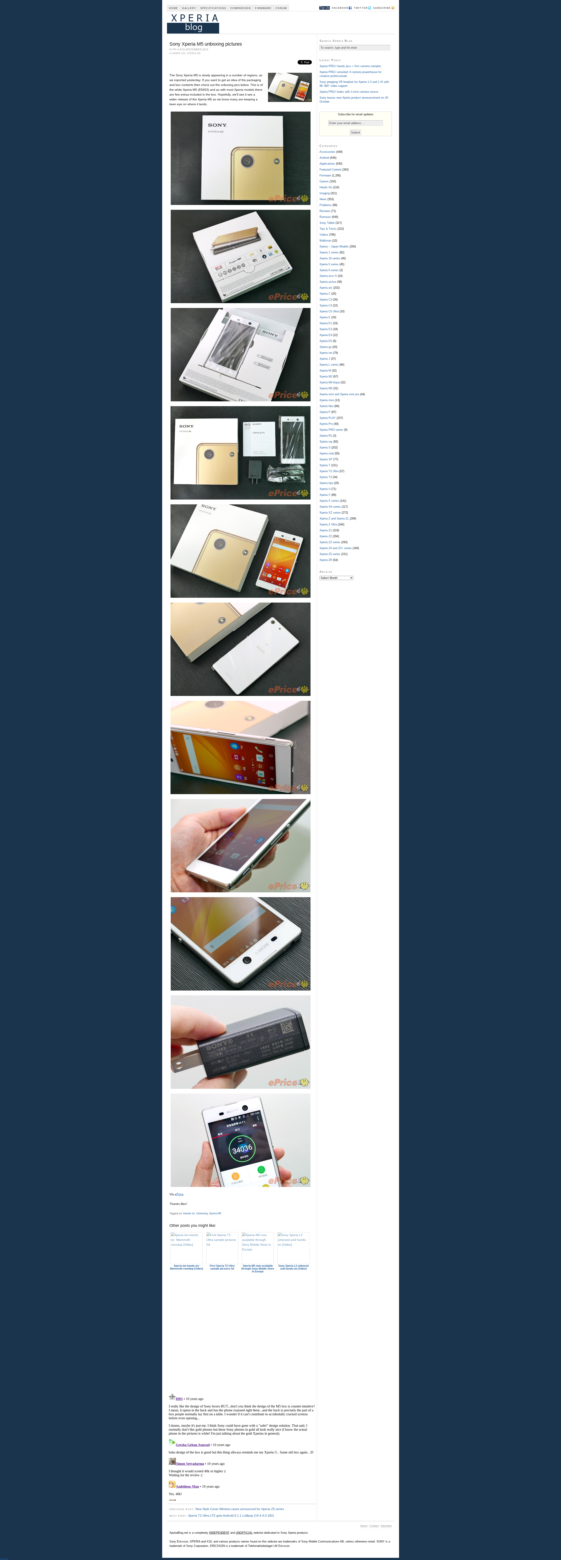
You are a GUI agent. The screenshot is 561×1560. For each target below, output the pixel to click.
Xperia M (325, 370)
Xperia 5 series (329, 264)
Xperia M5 (194, 53)
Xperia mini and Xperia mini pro (339, 394)
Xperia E (325, 317)
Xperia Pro (326, 423)
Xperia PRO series (331, 429)
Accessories (327, 151)
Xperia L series (329, 364)
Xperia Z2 (326, 536)
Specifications (213, 8)
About (363, 1526)
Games (324, 181)
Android (324, 157)
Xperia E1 (326, 323)
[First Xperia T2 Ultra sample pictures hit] (222, 1248)
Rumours (325, 217)
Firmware (263, 8)
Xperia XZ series (330, 512)
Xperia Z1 (326, 530)
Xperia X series (329, 500)
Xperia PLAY (328, 418)
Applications (327, 163)
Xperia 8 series (329, 270)
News (323, 199)
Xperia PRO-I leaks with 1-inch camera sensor (349, 91)
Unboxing (202, 1213)
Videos (324, 234)
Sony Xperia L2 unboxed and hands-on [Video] (293, 1267)
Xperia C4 (326, 305)
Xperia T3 (326, 477)
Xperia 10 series (330, 258)
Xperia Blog (274, 22)
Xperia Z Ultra (328, 524)
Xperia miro (327, 400)
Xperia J (325, 358)
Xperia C (325, 293)
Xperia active (328, 281)
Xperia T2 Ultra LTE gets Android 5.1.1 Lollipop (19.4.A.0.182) (231, 1515)
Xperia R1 (326, 435)
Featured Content (330, 169)
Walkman (325, 240)
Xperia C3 (326, 299)
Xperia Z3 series (330, 542)
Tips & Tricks (328, 228)
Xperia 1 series (329, 252)
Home (173, 8)
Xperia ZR (326, 560)
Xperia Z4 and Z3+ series (336, 548)
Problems (326, 205)
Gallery (189, 8)
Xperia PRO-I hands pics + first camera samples (350, 66)
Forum (281, 8)
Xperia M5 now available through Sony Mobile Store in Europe (257, 1268)
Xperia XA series (330, 506)
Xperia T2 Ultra (329, 471)
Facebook (340, 8)
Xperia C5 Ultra (329, 311)
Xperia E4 (326, 335)
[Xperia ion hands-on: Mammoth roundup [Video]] (186, 1248)
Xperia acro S (328, 275)
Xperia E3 (326, 329)
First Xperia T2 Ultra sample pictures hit (222, 1267)
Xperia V (325, 494)
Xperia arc (326, 287)
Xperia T (325, 465)
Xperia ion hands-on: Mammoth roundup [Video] (186, 1267)
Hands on (189, 1213)
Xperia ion (326, 352)
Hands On (178, 53)
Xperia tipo (326, 483)
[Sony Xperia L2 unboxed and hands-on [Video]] (293, 1248)
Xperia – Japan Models (334, 246)
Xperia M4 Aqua (330, 382)
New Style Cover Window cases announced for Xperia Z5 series (239, 1509)
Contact (374, 1526)
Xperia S (325, 447)
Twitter (361, 8)
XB (174, 49)
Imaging (325, 193)
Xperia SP (326, 459)
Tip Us (323, 8)
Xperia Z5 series (330, 554)
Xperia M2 (326, 376)
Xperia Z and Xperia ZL (334, 518)
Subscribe (382, 8)
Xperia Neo (327, 406)
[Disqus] (242, 1331)
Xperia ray (326, 441)
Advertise (386, 1526)
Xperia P (325, 412)
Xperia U (325, 489)
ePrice (179, 1194)
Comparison (240, 8)
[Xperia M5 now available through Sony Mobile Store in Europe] (258, 1248)
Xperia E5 (326, 341)
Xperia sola (327, 453)
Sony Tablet (327, 222)
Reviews (325, 211)
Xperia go (326, 347)
